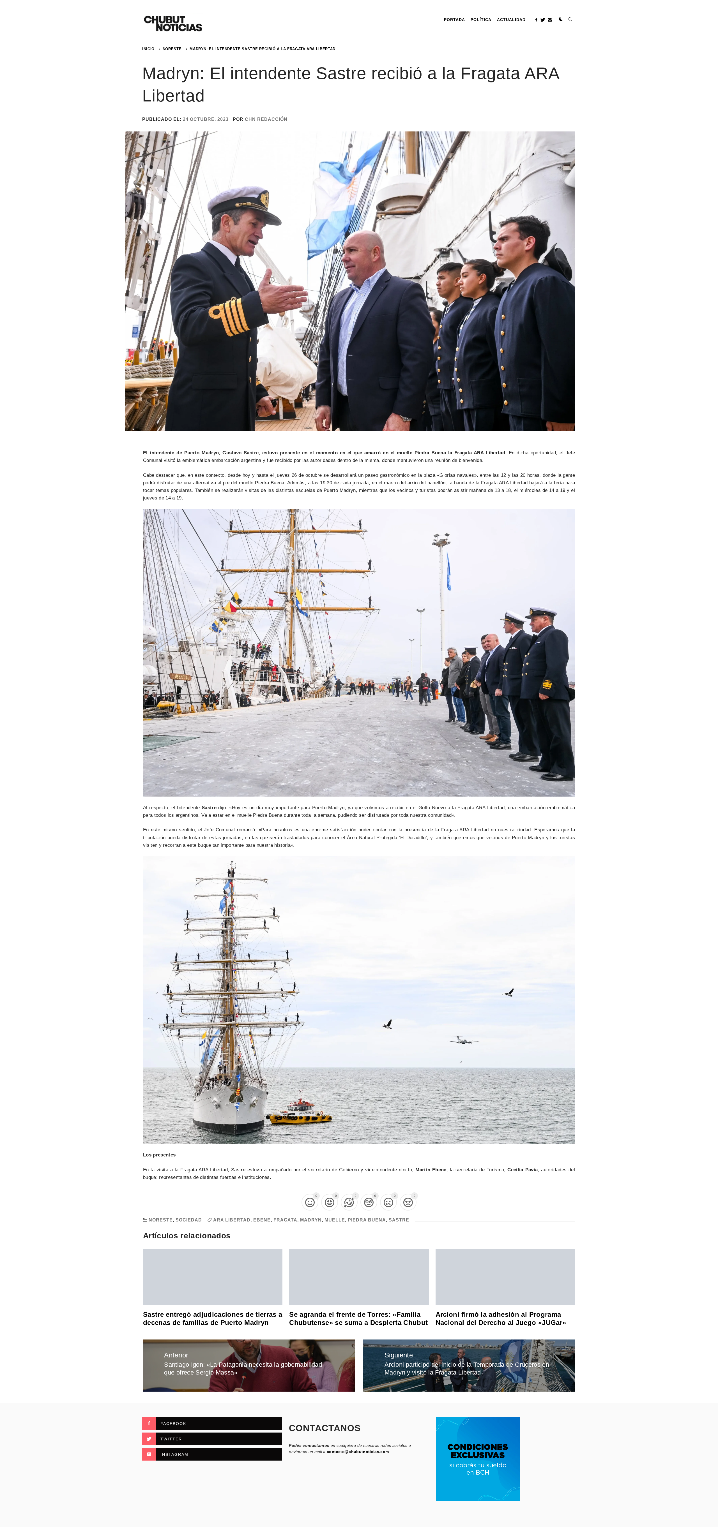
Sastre (399, 1220)
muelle (335, 1220)
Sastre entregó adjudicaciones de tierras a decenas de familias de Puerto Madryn (212, 1318)
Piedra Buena (367, 1220)
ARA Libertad (231, 1220)
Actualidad (511, 19)
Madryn (311, 1220)
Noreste (161, 1220)
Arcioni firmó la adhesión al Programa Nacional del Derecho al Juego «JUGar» (501, 1318)
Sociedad (189, 1220)
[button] (561, 19)
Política (481, 19)
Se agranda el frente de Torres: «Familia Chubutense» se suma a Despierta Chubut (358, 1318)
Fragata (285, 1220)
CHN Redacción (266, 119)
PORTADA (454, 19)
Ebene (262, 1220)
